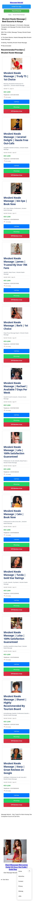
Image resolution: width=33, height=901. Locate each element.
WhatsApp (16, 107)
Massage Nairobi (16, 2)
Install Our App (16, 6)
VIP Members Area (16, 111)
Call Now (16, 102)
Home (9, 14)
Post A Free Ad (16, 11)
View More (5, 879)
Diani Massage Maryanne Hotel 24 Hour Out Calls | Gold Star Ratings (16, 867)
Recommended (6, 46)
